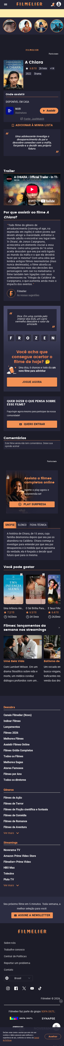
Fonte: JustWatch (34, 119)
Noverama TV (12, 850)
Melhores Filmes (13, 738)
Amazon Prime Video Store (20, 855)
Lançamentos (12, 726)
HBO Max (9, 867)
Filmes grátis (7, 12)
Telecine (9, 873)
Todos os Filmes (13, 756)
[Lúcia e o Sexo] (25, 25)
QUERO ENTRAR (34, 424)
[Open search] (56, 1027)
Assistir (51, 110)
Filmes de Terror (13, 803)
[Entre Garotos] (56, 25)
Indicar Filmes (12, 721)
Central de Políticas (15, 956)
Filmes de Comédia (15, 815)
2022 (28, 73)
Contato (8, 969)
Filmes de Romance (15, 821)
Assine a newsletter (34, 915)
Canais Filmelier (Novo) (18, 715)
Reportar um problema (17, 963)
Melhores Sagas (13, 762)
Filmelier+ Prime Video (17, 861)
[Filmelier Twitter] (24, 988)
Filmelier (21, 291)
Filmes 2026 (11, 732)
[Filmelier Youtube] (32, 988)
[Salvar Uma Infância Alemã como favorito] (21, 574)
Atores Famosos (13, 768)
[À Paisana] (9, 25)
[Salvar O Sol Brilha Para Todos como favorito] (43, 574)
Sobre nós (10, 943)
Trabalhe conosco (14, 949)
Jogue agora (32, 382)
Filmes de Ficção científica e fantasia (26, 809)
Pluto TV (9, 879)
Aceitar (53, 1036)
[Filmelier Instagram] (8, 988)
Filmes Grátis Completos (18, 750)
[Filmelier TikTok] (40, 988)
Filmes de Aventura (15, 827)
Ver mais (9, 833)
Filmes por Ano (13, 774)
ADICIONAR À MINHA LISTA (34, 125)
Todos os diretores (15, 779)
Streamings (10, 842)
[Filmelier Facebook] (16, 988)
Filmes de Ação (13, 797)
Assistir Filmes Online (17, 744)
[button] (29, 978)
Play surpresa (35, 504)
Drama (37, 73)
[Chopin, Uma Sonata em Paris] (41, 25)
